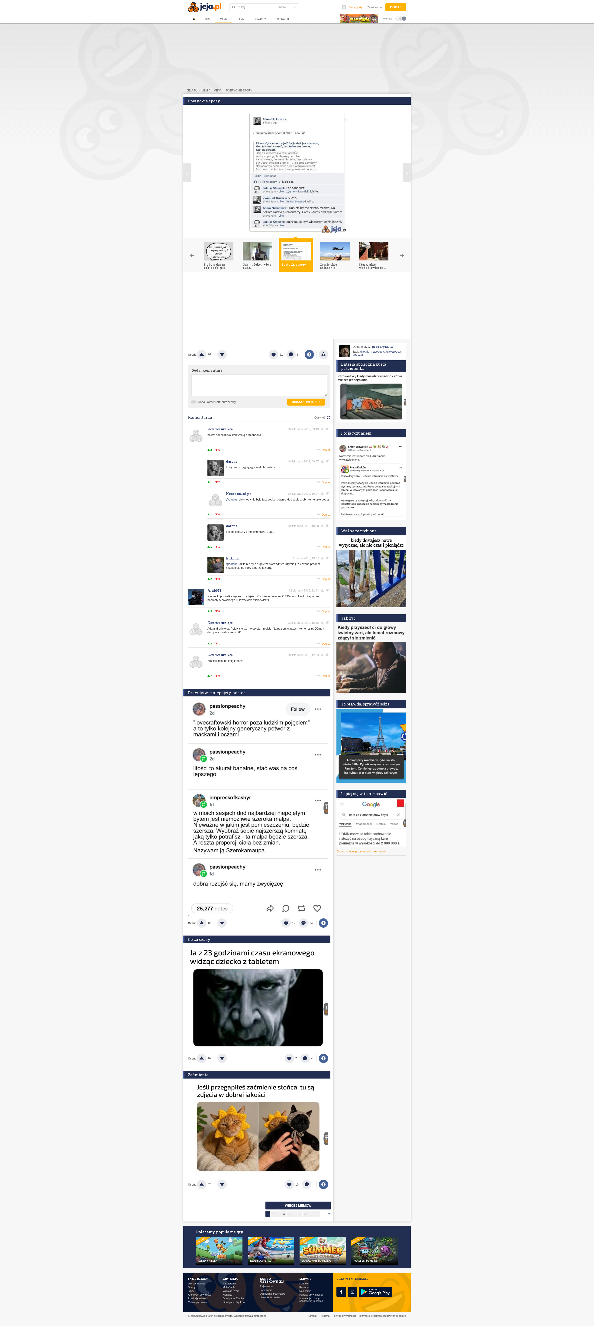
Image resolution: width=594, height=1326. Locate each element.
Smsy (191, 1291)
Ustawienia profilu (270, 1297)
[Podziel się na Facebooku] (309, 354)
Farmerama (229, 1283)
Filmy (240, 19)
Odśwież (319, 417)
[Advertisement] (297, 306)
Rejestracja (266, 1286)
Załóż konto (374, 7)
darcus (231, 461)
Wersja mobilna (196, 1283)
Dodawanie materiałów (272, 1294)
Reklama (304, 1287)
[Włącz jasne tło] (397, 18)
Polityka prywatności (311, 1295)
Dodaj (395, 7)
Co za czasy (199, 939)
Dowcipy (260, 19)
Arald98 (214, 590)
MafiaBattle (229, 1287)
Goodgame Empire (233, 1298)
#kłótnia (364, 351)
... (323, 1214)
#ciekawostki (393, 351)
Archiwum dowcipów (199, 1295)
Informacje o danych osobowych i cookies (311, 1299)
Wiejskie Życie (231, 1291)
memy (205, 90)
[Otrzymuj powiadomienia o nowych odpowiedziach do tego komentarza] (328, 558)
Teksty (192, 1287)
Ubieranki (282, 19)
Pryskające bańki (197, 1298)
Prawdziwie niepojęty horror (216, 692)
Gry (207, 19)
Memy (223, 19)
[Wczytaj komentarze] (309, 1184)
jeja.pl (192, 90)
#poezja (358, 354)
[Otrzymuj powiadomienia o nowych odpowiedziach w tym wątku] (328, 429)
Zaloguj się (355, 7)
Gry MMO (230, 1278)
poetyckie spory (239, 90)
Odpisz (326, 450)
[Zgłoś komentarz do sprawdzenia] (323, 429)
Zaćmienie (198, 1074)
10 (316, 1214)
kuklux (232, 558)
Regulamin (305, 1291)
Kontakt (303, 1283)
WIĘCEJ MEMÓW (298, 1205)
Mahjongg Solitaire (198, 1302)
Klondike (227, 1295)
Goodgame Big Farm (234, 1302)
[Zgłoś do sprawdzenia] (323, 354)
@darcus (231, 499)
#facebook (377, 351)
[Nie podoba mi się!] (227, 354)
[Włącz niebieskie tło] (404, 18)
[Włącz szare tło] (401, 18)
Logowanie (266, 1290)
